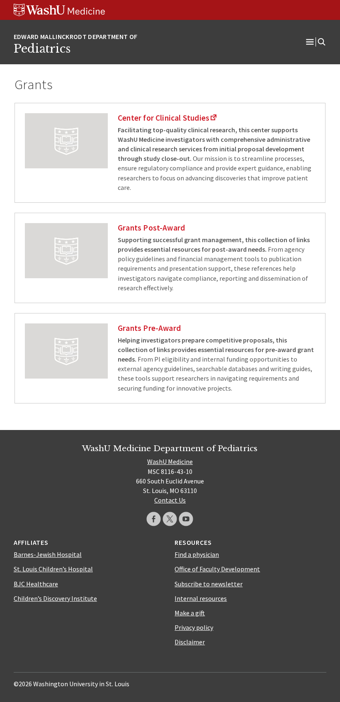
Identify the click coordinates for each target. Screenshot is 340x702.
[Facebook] (153, 519)
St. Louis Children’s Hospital (53, 569)
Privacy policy (194, 627)
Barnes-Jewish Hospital (48, 554)
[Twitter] (170, 519)
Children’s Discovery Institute (55, 598)
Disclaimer (190, 642)
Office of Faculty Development (217, 569)
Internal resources (201, 598)
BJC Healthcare (36, 584)
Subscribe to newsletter (209, 584)
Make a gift (190, 613)
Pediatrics (42, 48)
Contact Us (170, 500)
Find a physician (197, 554)
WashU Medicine (170, 461)
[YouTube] (186, 519)
